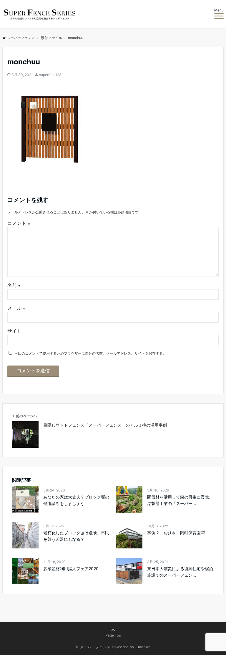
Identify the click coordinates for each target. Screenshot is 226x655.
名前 (14, 285)
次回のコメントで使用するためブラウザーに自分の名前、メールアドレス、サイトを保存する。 (90, 353)
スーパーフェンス (21, 38)
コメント (18, 223)
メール (16, 308)
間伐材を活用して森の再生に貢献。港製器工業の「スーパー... (180, 500)
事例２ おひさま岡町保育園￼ (176, 532)
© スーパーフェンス (93, 647)
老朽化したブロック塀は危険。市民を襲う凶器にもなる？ (76, 536)
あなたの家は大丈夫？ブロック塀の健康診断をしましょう (76, 500)
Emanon (143, 647)
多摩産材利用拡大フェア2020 (71, 568)
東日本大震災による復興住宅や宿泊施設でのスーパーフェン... (180, 571)
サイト (14, 331)
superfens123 (50, 75)
